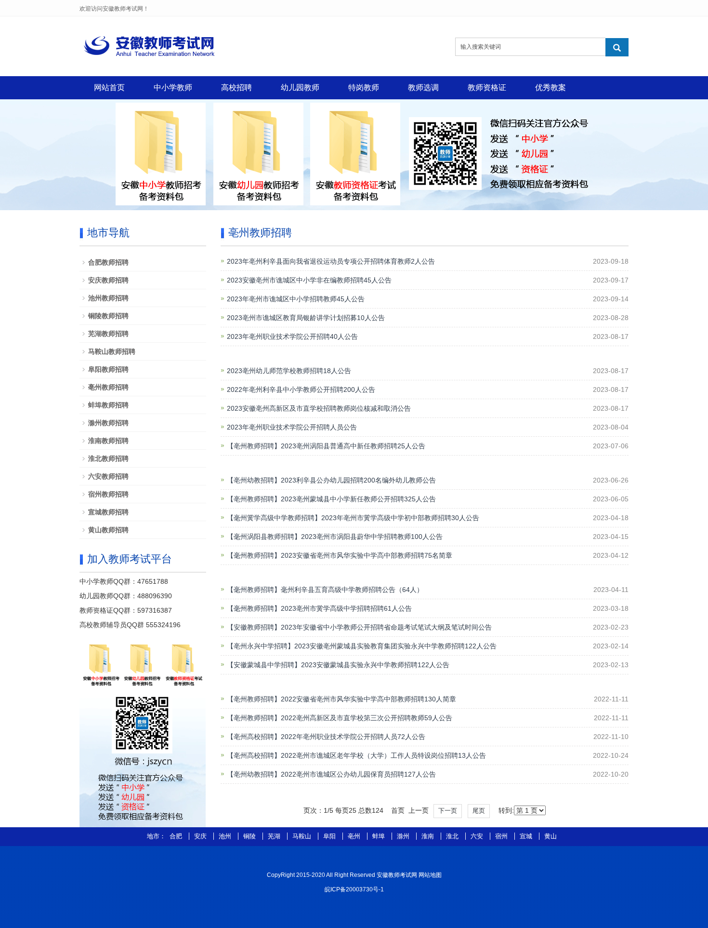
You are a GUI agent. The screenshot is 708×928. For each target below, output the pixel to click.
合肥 (177, 836)
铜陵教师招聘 (108, 316)
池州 (226, 836)
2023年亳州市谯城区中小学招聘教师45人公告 (296, 299)
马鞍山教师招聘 (111, 351)
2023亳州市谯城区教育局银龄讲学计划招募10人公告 (306, 318)
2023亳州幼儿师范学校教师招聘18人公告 (289, 371)
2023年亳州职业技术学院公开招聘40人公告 (292, 336)
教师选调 (423, 87)
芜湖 (275, 836)
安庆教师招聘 (108, 280)
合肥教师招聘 (108, 262)
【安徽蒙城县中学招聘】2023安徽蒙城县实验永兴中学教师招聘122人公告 (338, 665)
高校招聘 (236, 87)
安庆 (201, 836)
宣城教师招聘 (108, 512)
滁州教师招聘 (108, 423)
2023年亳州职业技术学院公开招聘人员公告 (292, 427)
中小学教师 (173, 87)
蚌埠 (379, 836)
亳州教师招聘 (108, 387)
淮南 (428, 836)
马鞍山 (302, 836)
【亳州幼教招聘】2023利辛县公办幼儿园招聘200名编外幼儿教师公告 (331, 480)
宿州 (502, 836)
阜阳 (330, 836)
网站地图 (430, 875)
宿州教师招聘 (108, 494)
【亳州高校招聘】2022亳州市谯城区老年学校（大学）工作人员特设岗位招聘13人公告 (356, 755)
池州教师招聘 (108, 298)
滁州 (404, 836)
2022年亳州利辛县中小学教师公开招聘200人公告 (301, 389)
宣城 (527, 836)
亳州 (355, 836)
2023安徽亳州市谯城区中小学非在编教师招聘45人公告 (309, 280)
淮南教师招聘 (108, 440)
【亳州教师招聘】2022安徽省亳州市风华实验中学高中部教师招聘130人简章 (341, 699)
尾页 (478, 810)
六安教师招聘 (108, 476)
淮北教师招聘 (108, 458)
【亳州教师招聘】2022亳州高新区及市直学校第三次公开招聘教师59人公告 (339, 718)
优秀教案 (550, 87)
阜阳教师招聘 (108, 369)
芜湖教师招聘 (108, 333)
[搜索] (617, 47)
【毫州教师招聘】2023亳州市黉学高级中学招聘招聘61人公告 (319, 608)
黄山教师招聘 (108, 530)
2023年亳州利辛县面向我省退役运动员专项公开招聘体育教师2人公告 (331, 261)
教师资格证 (487, 87)
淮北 (453, 836)
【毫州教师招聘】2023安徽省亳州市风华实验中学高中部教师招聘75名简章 (339, 555)
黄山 (550, 836)
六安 (478, 836)
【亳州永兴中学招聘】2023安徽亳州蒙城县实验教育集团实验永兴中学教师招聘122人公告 (362, 646)
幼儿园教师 (300, 87)
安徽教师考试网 (397, 875)
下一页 (447, 810)
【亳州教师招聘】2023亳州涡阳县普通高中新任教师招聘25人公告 (326, 446)
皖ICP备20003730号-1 (354, 889)
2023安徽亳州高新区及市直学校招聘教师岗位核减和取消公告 (319, 408)
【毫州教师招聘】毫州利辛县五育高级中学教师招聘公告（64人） (325, 589)
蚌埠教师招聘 (108, 405)
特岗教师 (363, 87)
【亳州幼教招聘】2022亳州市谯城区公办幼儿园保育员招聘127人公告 (331, 774)
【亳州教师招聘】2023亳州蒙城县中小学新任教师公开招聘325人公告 (331, 499)
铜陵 (250, 836)
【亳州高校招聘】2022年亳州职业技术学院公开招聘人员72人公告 (326, 736)
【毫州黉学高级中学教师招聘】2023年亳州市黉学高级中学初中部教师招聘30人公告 (353, 518)
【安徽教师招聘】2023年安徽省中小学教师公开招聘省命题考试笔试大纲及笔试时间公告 (359, 627)
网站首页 (109, 87)
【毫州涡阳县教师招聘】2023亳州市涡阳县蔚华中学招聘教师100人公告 (335, 536)
